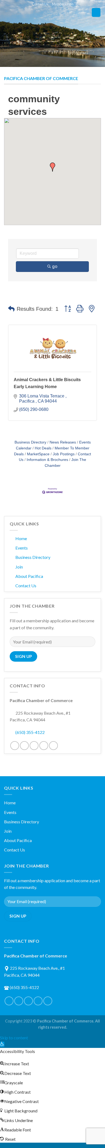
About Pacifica (29, 576)
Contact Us (40, 4)
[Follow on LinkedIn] (43, 745)
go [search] (54, 266)
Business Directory (30, 442)
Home (21, 538)
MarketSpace (38, 454)
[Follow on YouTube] (53, 745)
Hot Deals (43, 448)
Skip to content (14, 1037)
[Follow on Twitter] (24, 745)
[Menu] (96, 12)
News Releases (63, 442)
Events (21, 547)
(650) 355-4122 (30, 732)
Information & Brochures (47, 460)
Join (19, 566)
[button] (52, 167)
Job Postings (64, 454)
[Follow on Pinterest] (34, 745)
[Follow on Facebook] (14, 745)
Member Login (63, 4)
